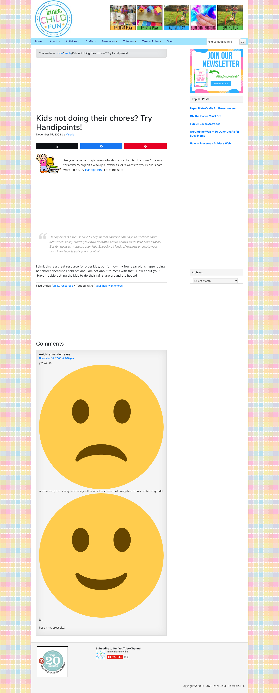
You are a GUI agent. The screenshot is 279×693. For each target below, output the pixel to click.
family (55, 285)
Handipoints (93, 170)
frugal (97, 285)
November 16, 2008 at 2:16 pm (56, 358)
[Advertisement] (101, 87)
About (51, 41)
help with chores (112, 285)
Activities (69, 41)
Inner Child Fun (50, 19)
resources (67, 285)
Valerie (70, 134)
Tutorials (126, 41)
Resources (106, 41)
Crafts (87, 41)
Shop (170, 41)
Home (38, 41)
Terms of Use (148, 41)
